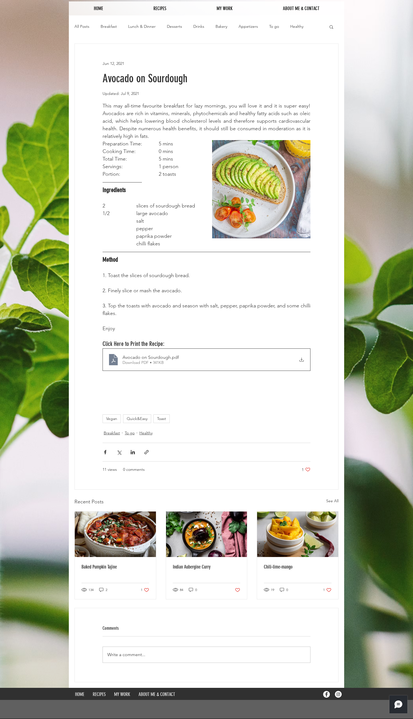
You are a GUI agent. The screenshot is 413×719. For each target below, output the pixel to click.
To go (274, 26)
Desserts (174, 26)
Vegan (111, 418)
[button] (331, 26)
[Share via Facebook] (105, 452)
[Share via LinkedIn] (132, 452)
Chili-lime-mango (278, 567)
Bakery (221, 26)
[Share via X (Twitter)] (119, 452)
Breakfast (109, 26)
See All (332, 500)
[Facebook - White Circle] (326, 694)
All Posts (81, 26)
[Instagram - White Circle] (338, 694)
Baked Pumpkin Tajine (99, 567)
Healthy (296, 26)
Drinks (198, 26)
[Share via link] (146, 452)
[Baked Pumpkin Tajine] (115, 534)
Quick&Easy (137, 418)
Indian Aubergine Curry (191, 567)
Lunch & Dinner (142, 26)
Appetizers (248, 26)
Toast (161, 418)
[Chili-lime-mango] (297, 534)
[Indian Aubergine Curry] (206, 534)
